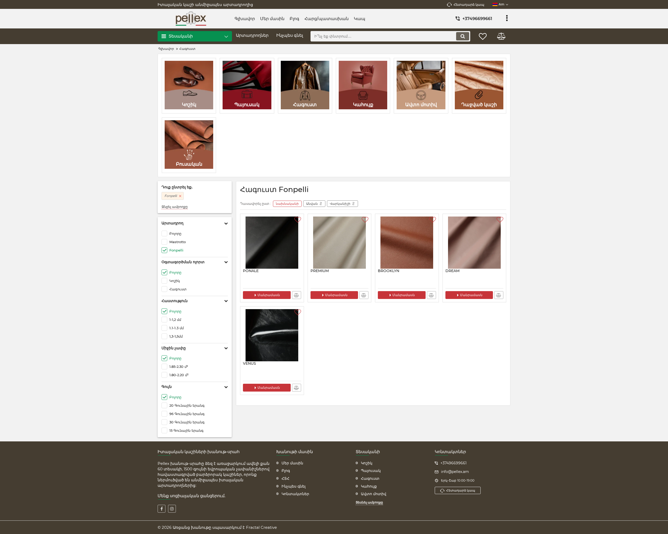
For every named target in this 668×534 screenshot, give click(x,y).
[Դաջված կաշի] (479, 85)
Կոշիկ (366, 463)
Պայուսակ (371, 470)
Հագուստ (370, 478)
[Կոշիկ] (189, 85)
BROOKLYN (388, 271)
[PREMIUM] (340, 243)
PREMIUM (320, 271)
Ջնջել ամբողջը (175, 207)
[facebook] (161, 509)
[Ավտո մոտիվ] (421, 85)
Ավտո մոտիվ (373, 493)
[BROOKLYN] (407, 243)
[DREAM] (474, 243)
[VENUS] (272, 335)
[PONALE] (272, 243)
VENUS (249, 363)
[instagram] (172, 509)
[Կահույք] (363, 85)
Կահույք (369, 486)
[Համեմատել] (296, 295)
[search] (462, 36)
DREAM (452, 271)
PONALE (251, 271)
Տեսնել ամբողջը (369, 502)
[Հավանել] (297, 220)
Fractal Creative (261, 527)
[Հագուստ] (305, 85)
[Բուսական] (189, 145)
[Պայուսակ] (247, 85)
